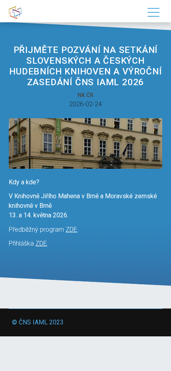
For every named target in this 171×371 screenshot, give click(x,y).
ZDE (71, 229)
